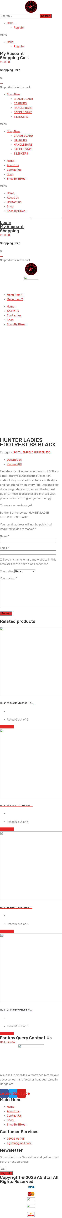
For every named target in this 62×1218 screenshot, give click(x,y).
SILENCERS (21, 116)
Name (4, 536)
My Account (12, 226)
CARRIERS (20, 103)
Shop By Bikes (16, 178)
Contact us (14, 169)
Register (19, 27)
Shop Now (13, 94)
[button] (31, 35)
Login (5, 222)
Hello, (10, 23)
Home (10, 160)
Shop (10, 174)
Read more (7, 726)
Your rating (7, 571)
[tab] (34, 460)
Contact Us (14, 1115)
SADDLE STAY (23, 112)
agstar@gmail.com (19, 1143)
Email (4, 548)
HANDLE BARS (23, 107)
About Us (13, 165)
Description (14, 459)
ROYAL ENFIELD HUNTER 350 (31, 452)
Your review (8, 578)
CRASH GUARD (23, 99)
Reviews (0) (14, 464)
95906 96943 (15, 1138)
